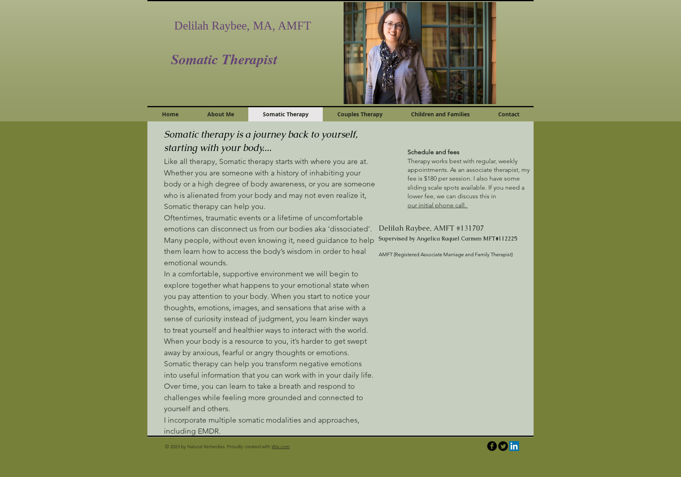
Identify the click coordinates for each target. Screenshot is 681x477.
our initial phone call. (437, 205)
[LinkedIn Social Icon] (514, 446)
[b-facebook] (492, 446)
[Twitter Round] (503, 446)
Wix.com (281, 446)
